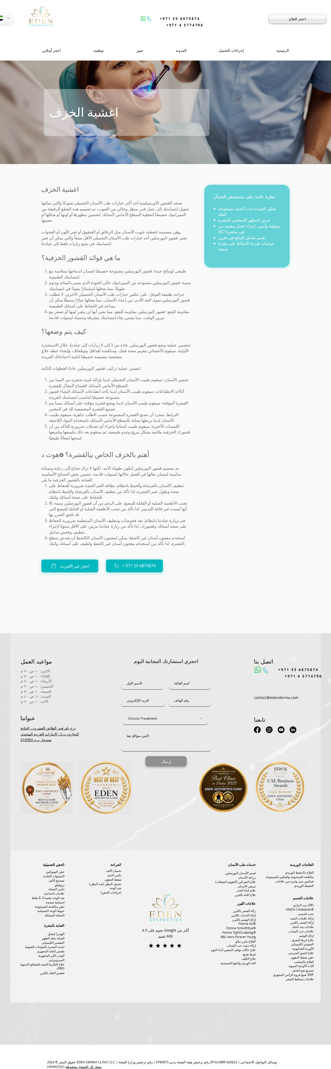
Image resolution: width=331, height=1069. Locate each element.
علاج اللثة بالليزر (245, 895)
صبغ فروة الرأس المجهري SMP (293, 974)
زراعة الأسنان (247, 877)
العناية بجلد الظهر (53, 938)
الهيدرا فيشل (56, 934)
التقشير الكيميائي (53, 942)
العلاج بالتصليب (304, 962)
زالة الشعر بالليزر (244, 911)
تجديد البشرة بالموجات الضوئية (44, 947)
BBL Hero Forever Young (238, 937)
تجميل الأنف (113, 870)
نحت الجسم (306, 914)
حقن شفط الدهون (302, 957)
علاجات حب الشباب (301, 931)
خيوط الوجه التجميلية (50, 911)
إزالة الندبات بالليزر (243, 915)
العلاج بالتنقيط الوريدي (299, 872)
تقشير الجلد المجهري (50, 951)
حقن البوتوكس (55, 871)
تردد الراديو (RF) (304, 905)
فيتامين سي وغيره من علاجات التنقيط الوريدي (294, 883)
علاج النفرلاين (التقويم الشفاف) (235, 882)
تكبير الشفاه (56, 889)
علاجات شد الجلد (303, 927)
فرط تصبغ (249, 954)
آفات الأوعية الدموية (301, 966)
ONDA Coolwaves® (300, 909)
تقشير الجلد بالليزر (52, 973)
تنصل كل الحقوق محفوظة (83, 1066)
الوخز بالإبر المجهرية (51, 955)
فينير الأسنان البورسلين (240, 873)
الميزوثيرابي (56, 960)
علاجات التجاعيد (54, 893)
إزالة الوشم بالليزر (244, 919)
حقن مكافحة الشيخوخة (49, 906)
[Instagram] (269, 729)
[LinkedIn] (293, 729)
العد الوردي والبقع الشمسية (238, 963)
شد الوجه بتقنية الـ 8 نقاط (48, 898)
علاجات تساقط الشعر (300, 979)
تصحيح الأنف (56, 880)
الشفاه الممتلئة (54, 915)
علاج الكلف (249, 958)
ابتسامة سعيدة (55, 902)
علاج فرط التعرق (303, 940)
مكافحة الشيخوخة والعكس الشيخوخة (290, 877)
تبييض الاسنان (247, 886)
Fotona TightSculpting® (239, 932)
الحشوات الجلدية (53, 876)
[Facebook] (257, 729)
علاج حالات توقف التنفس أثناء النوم (233, 950)
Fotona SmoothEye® (241, 928)
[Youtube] (281, 729)
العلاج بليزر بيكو (246, 941)
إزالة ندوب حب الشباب (241, 945)
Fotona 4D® (247, 923)
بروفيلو (59, 885)
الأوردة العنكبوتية (303, 948)
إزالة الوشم (306, 935)
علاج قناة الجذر (246, 890)
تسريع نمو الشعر (303, 970)
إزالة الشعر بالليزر (302, 922)
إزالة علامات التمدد (302, 918)
